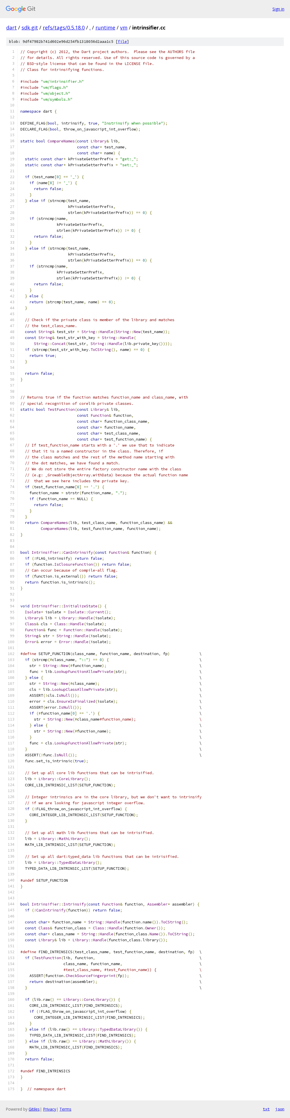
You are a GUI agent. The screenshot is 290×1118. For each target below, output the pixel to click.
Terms (65, 1109)
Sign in (278, 9)
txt (266, 1108)
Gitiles (34, 1109)
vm (123, 27)
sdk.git (30, 27)
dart (11, 27)
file (122, 41)
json (279, 1108)
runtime (105, 27)
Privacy (49, 1109)
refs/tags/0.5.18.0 (64, 27)
